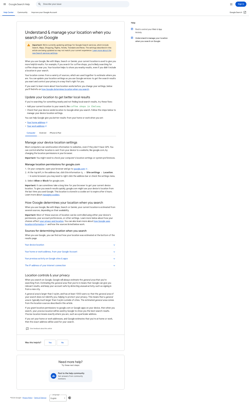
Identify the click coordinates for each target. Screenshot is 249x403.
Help (133, 23)
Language (56, 395)
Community (22, 12)
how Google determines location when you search (65, 89)
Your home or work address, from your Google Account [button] (51, 251)
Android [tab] (42, 133)
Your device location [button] (34, 245)
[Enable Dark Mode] (70, 398)
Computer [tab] (31, 133)
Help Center (9, 12)
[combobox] (86, 4)
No (62, 343)
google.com (79, 169)
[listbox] (58, 398)
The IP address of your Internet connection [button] (45, 265)
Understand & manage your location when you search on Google (151, 39)
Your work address (35, 126)
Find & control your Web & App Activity (148, 31)
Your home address (36, 122)
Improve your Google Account (44, 12)
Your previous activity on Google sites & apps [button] (46, 258)
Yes (50, 343)
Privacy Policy (27, 398)
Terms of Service (40, 398)
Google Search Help (19, 4)
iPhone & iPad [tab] (55, 133)
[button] (5, 4)
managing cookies (51, 195)
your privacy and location (52, 221)
